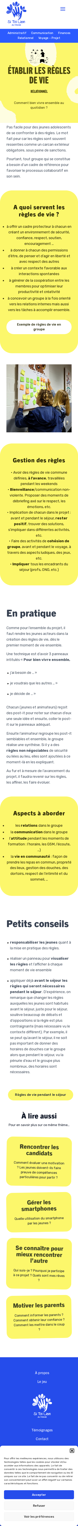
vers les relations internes (30, 304)
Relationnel (26, 38)
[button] (72, 1451)
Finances (64, 33)
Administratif (17, 33)
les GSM (48, 844)
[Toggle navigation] (63, 9)
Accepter (39, 1495)
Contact (42, 1438)
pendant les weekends (39, 484)
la (27, 832)
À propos (42, 1372)
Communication (42, 33)
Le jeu (42, 1381)
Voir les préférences (39, 1516)
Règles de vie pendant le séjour (40, 1095)
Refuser (39, 1506)
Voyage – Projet (49, 38)
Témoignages (42, 1430)
